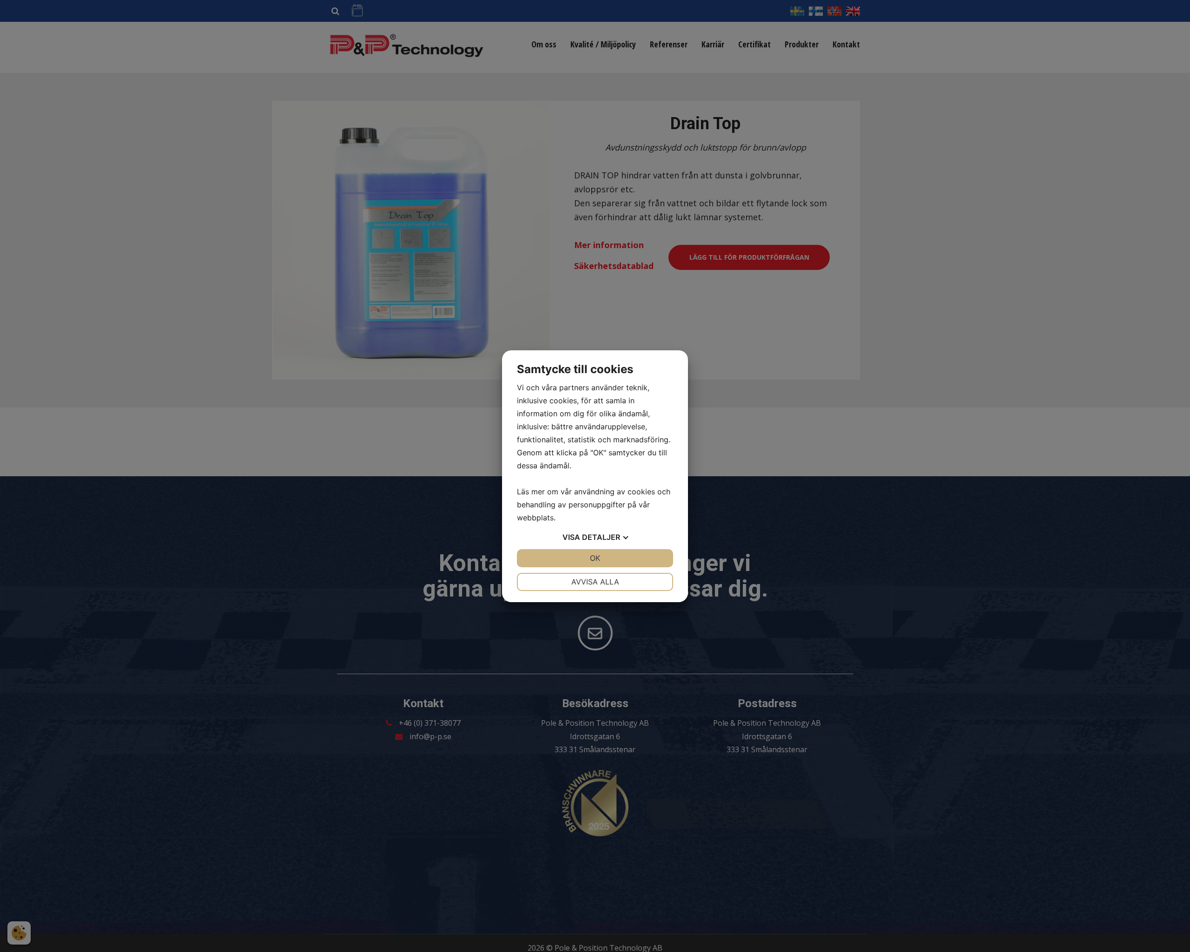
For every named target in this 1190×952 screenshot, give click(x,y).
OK (595, 558)
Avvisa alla (595, 581)
